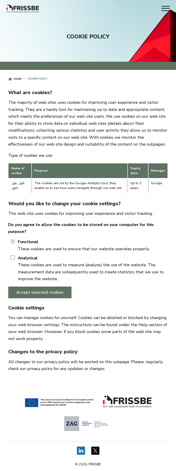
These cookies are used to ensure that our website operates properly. (84, 245)
